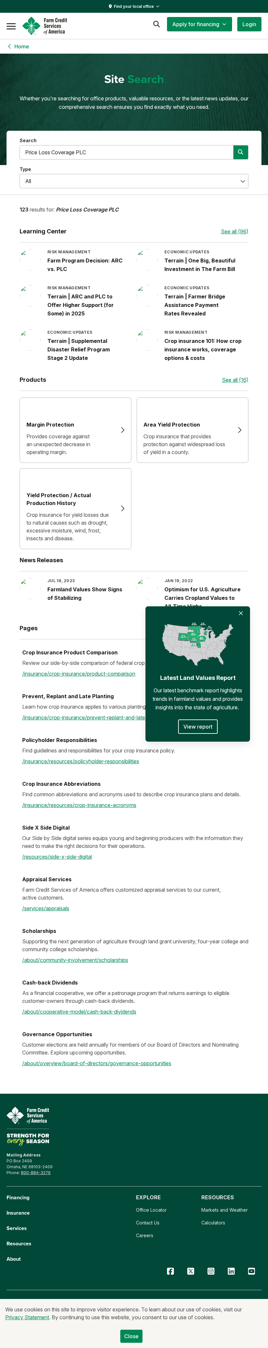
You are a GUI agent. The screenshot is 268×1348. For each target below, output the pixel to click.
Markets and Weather (224, 1210)
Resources (19, 1243)
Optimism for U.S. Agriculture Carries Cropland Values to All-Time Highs (202, 598)
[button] (199, 24)
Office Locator (151, 1210)
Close (131, 1336)
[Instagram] (211, 1271)
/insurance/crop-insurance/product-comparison (78, 673)
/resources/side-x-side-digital (57, 856)
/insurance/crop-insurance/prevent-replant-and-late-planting (94, 717)
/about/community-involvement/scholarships (75, 960)
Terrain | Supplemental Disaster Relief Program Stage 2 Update (78, 349)
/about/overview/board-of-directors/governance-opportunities (96, 1063)
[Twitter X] (190, 1271)
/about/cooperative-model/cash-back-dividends (79, 1011)
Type (25, 169)
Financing (18, 1197)
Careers (144, 1235)
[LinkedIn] (231, 1271)
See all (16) (235, 380)
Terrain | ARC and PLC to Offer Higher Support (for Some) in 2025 (80, 305)
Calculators (213, 1222)
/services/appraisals (45, 908)
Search (28, 140)
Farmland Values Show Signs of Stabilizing (84, 593)
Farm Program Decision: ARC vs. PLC (85, 264)
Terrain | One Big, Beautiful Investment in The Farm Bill (199, 264)
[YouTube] (251, 1271)
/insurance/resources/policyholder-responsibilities (80, 761)
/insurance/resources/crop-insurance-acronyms (79, 805)
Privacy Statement (27, 1317)
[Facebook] (170, 1271)
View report (197, 726)
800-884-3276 (36, 1172)
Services (17, 1228)
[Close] (241, 613)
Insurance (18, 1213)
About (14, 1259)
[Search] (156, 24)
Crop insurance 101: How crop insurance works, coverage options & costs (203, 349)
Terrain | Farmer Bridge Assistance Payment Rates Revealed (194, 305)
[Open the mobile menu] (11, 25)
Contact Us (147, 1222)
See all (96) (234, 231)
